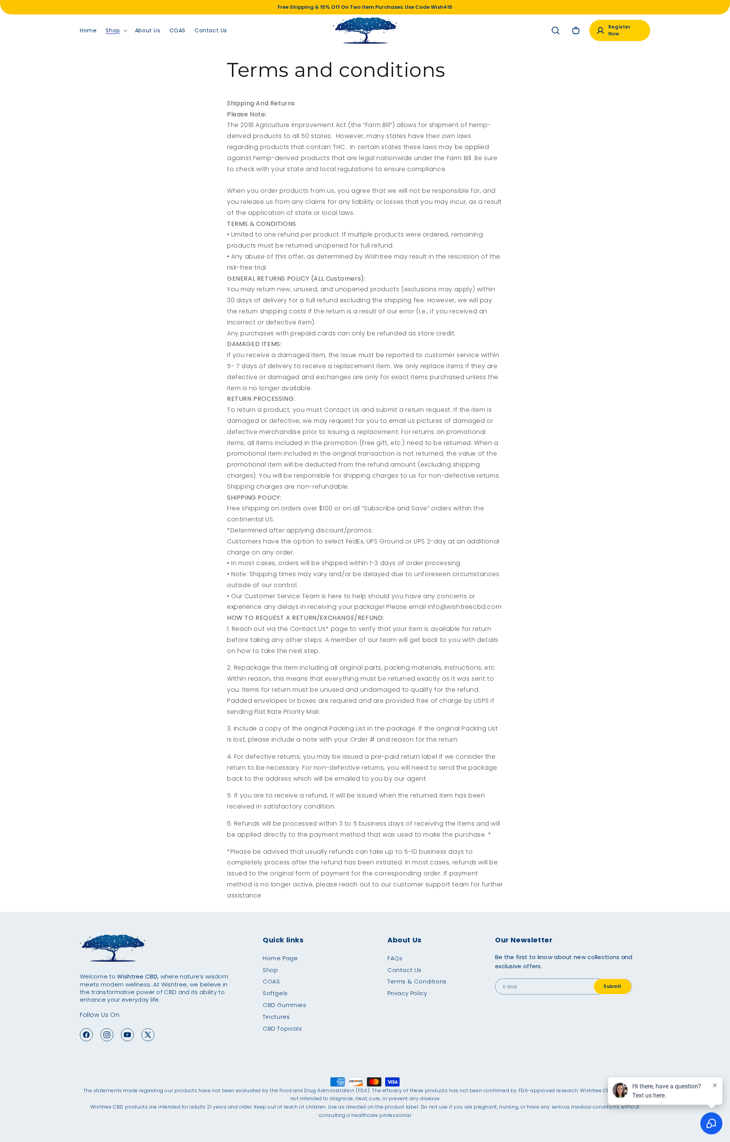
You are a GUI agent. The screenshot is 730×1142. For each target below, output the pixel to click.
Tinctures (276, 1017)
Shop (270, 970)
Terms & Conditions (417, 981)
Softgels (275, 993)
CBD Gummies (284, 1005)
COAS (271, 981)
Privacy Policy (407, 993)
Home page (280, 958)
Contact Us (404, 970)
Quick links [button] (283, 940)
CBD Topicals (282, 1028)
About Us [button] (404, 940)
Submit (612, 986)
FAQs (394, 958)
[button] (115, 30)
